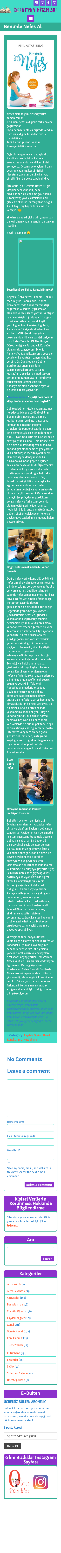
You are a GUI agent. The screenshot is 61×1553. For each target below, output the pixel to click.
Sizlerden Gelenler (17, 1373)
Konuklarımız (14, 1039)
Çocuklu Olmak (16, 1311)
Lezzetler (12, 1359)
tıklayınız (12, 1225)
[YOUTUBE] (36, 3)
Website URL (14, 1150)
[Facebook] (48, 3)
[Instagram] (54, 3)
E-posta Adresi (13, 1427)
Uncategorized (16, 1380)
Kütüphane (30, 1039)
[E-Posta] (42, 3)
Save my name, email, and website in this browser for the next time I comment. (29, 1172)
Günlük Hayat (15, 1331)
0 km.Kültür (14, 1284)
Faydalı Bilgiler (33, 1035)
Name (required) (16, 1121)
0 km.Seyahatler (17, 1291)
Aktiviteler (13, 1297)
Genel (46, 1035)
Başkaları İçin (15, 1304)
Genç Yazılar (16, 1345)
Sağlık (10, 1366)
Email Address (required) (21, 1136)
